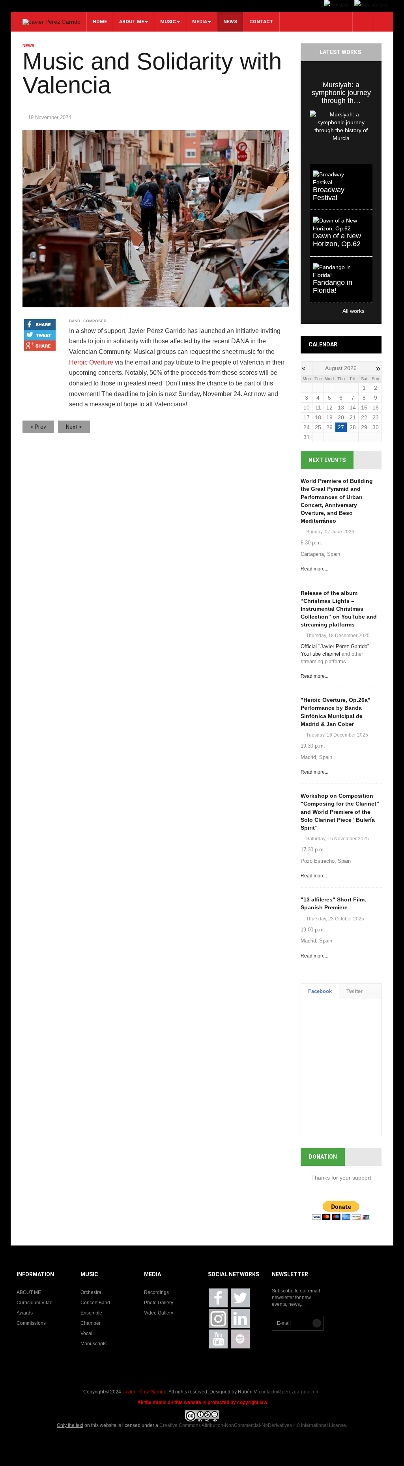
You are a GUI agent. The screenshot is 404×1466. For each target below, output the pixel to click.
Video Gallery (158, 1313)
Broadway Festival (328, 194)
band (74, 321)
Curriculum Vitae (34, 1302)
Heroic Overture (91, 362)
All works (337, 311)
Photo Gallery (158, 1302)
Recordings (156, 1292)
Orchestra (90, 1292)
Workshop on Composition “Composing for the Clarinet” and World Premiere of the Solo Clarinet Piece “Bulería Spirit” (340, 812)
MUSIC (168, 21)
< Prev (38, 427)
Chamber (90, 1323)
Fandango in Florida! (332, 286)
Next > (74, 427)
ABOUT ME (131, 21)
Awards (25, 1313)
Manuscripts (93, 1343)
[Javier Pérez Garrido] (51, 22)
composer (95, 321)
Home (100, 21)
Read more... (314, 569)
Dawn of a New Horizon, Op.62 (337, 240)
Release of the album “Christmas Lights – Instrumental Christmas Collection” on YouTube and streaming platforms (339, 609)
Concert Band (95, 1302)
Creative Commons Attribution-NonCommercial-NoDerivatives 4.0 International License (252, 1425)
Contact (261, 21)
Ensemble (91, 1313)
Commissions (31, 1323)
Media (199, 21)
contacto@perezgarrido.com (289, 1392)
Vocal (86, 1333)
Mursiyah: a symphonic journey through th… (341, 93)
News (230, 21)
